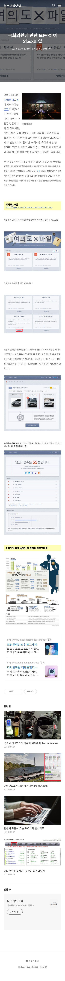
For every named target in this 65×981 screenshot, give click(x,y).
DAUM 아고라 (11, 100)
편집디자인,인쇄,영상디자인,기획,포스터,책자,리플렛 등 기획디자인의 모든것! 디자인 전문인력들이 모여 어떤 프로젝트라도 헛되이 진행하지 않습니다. (22, 673)
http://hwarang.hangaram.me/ (23, 662)
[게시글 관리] (20, 691)
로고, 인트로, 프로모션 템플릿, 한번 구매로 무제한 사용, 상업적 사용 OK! (23, 650)
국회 (6, 109)
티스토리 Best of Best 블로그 (20, 905)
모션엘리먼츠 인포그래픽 (22, 644)
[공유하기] (16, 691)
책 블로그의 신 (32, 961)
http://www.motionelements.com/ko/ (26, 639)
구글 (38, 171)
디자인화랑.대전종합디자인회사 (22, 667)
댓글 (7, 889)
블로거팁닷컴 (12, 6)
